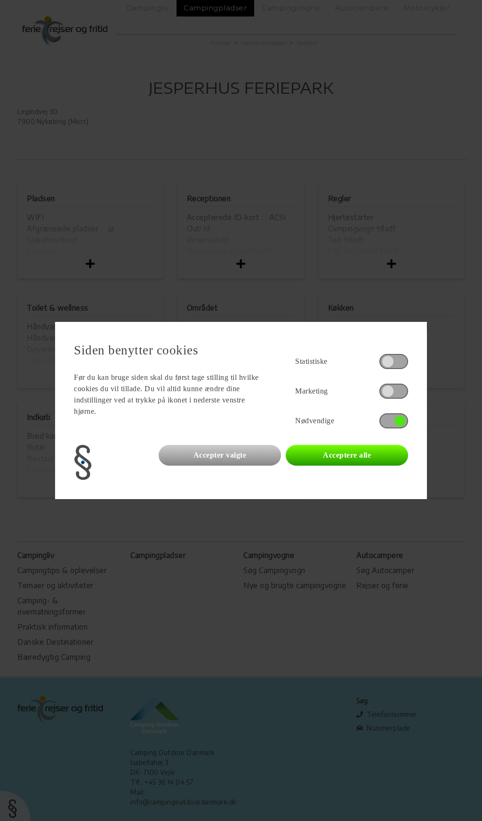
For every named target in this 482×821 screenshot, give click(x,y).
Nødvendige (314, 421)
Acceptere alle (347, 455)
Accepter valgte (220, 455)
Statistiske (311, 361)
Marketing (311, 391)
